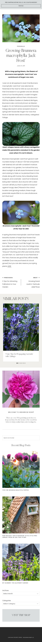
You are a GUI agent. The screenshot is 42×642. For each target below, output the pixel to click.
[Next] (35, 332)
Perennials (21, 46)
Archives (5, 590)
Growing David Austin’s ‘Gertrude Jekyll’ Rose (33, 282)
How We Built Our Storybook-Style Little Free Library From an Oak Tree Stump (19, 536)
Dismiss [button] (21, 6)
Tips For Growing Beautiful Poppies (15, 490)
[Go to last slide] (6, 332)
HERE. (9, 266)
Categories (6, 600)
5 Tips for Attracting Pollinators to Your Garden (9, 282)
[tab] (17, 363)
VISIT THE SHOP (21, 615)
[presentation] (21, 327)
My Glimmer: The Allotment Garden (15, 583)
